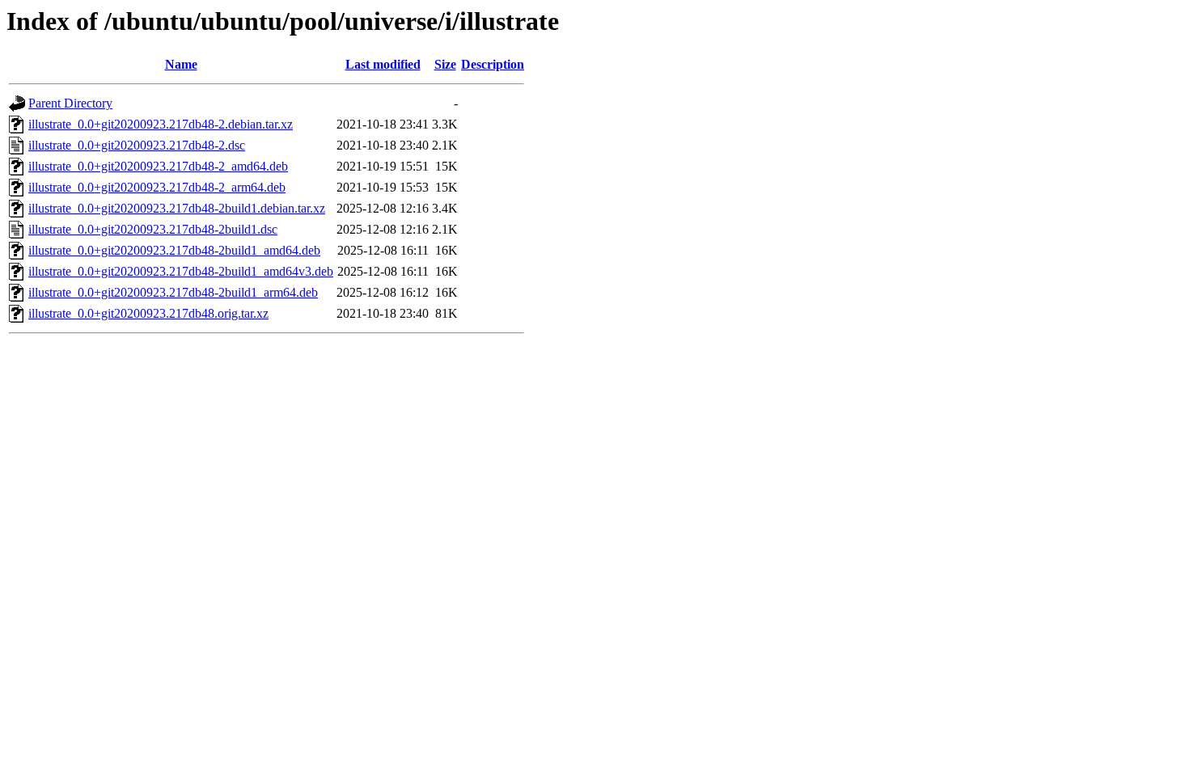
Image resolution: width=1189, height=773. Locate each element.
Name (181, 64)
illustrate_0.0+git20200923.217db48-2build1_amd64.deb (174, 250)
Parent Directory (70, 103)
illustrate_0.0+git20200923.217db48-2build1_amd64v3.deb (180, 271)
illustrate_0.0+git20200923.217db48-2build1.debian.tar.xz (176, 208)
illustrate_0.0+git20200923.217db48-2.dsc (136, 145)
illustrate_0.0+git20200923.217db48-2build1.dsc (152, 229)
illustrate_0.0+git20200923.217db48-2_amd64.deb (158, 166)
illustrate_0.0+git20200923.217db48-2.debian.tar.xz (160, 124)
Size (445, 64)
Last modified (383, 64)
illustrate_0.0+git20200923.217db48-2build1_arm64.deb (173, 292)
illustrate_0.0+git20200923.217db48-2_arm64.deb (157, 187)
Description (492, 64)
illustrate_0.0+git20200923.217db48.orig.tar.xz (148, 313)
